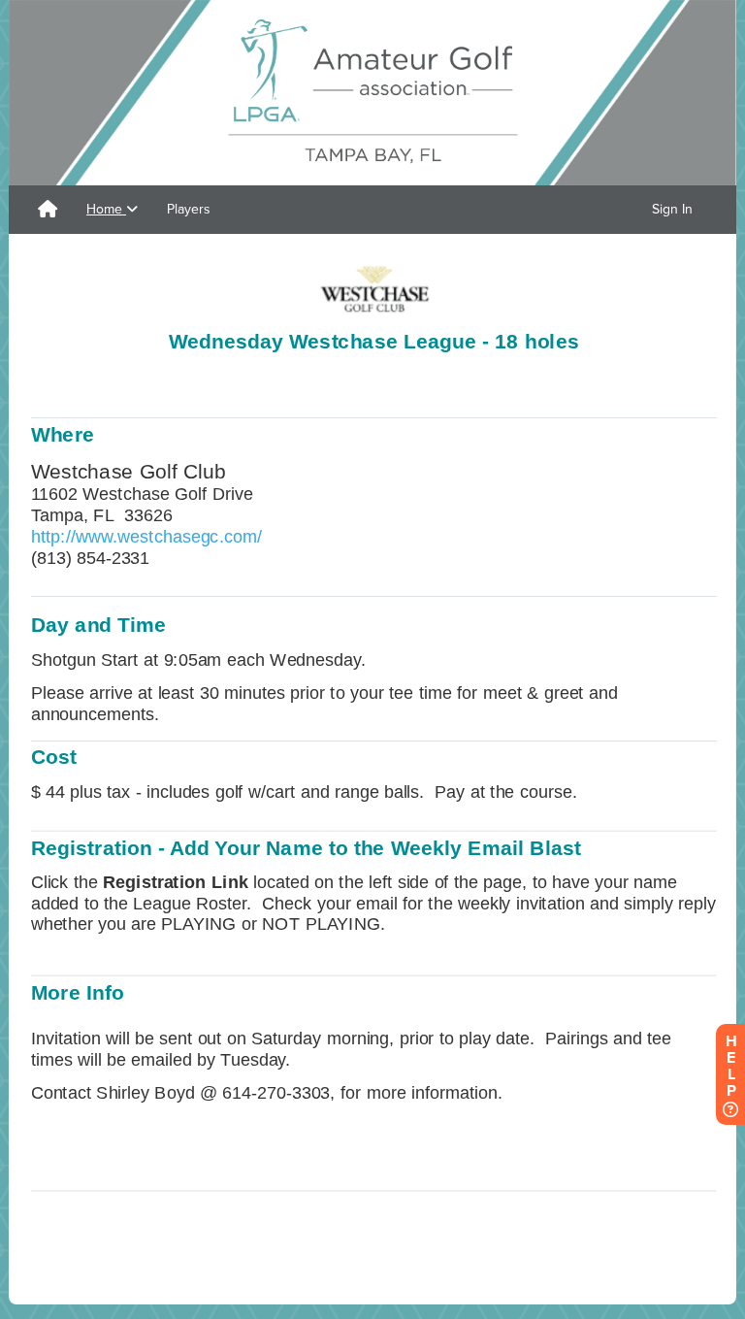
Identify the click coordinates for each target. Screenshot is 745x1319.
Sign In (672, 209)
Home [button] (106, 209)
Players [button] (189, 209)
